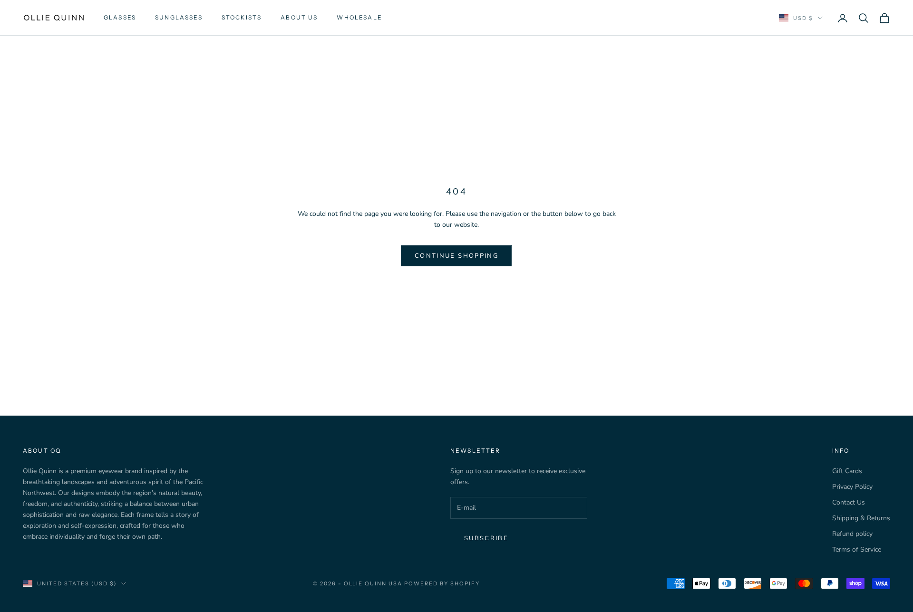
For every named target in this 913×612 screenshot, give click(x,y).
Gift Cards (847, 471)
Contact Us (848, 502)
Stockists (242, 17)
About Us (299, 17)
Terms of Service (856, 549)
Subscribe (486, 538)
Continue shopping (456, 256)
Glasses (120, 17)
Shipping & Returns (861, 518)
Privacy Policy (852, 486)
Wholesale (359, 17)
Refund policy (852, 533)
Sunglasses (179, 17)
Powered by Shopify (442, 583)
